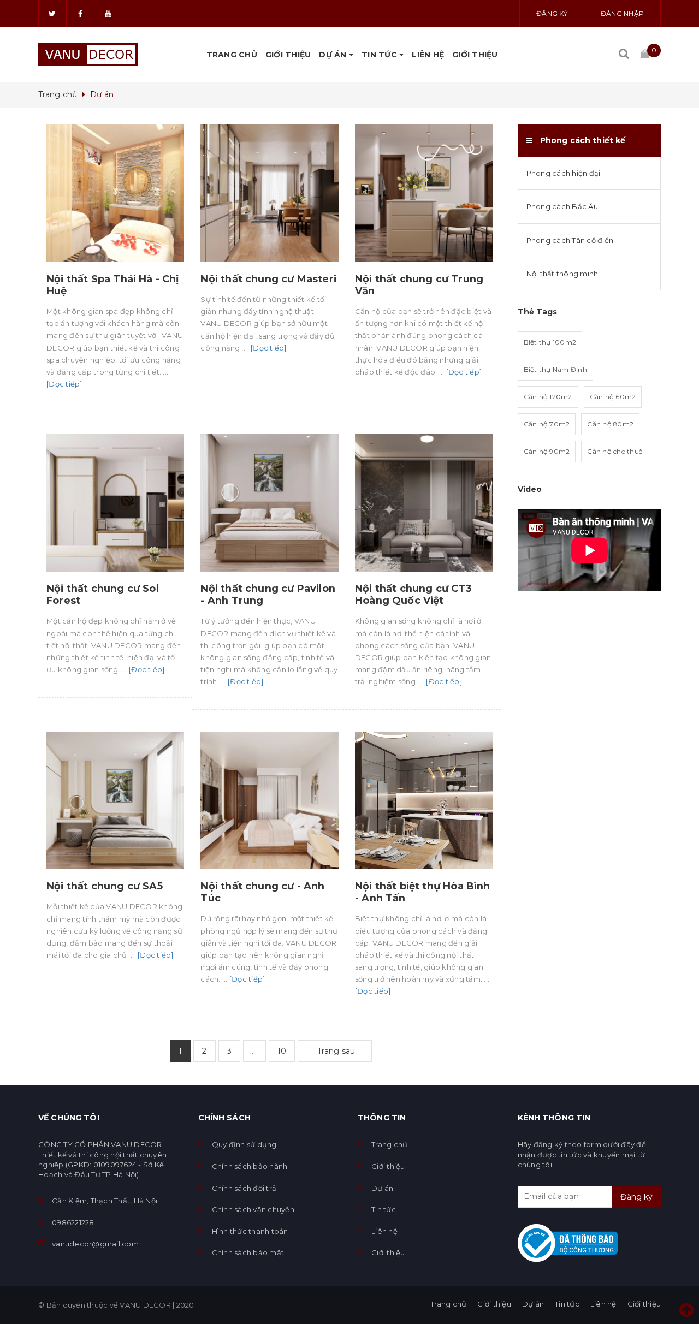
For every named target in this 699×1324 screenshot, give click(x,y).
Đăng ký (551, 13)
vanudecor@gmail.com (95, 1243)
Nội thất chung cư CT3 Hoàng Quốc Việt (413, 595)
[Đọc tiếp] (64, 383)
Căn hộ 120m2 (548, 397)
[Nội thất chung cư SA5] (115, 800)
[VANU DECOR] (88, 54)
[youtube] (108, 13)
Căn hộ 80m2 (610, 424)
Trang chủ (231, 55)
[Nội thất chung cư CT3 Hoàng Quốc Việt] (424, 503)
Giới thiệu (288, 55)
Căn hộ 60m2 (613, 397)
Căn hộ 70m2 (547, 424)
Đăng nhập (622, 13)
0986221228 (73, 1222)
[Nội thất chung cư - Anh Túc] (269, 800)
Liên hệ (428, 55)
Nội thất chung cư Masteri (268, 279)
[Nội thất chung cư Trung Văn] (424, 193)
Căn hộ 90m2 (547, 451)
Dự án (334, 55)
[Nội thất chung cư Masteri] (269, 193)
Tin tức (380, 55)
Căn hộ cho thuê (614, 451)
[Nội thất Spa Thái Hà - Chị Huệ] (115, 193)
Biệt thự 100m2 (550, 342)
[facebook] (80, 13)
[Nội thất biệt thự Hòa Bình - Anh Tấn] (424, 800)
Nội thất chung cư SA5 (104, 886)
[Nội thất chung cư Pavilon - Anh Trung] (269, 503)
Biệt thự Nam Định (555, 369)
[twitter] (52, 13)
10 (282, 1051)
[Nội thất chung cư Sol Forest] (115, 503)
